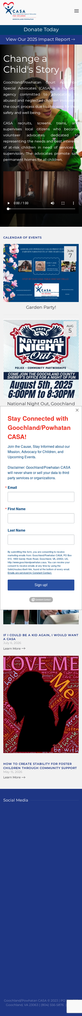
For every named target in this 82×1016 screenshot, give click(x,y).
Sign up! (41, 585)
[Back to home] (19, 11)
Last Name (16, 530)
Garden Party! (41, 307)
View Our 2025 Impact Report (38, 39)
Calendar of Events (22, 237)
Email (12, 487)
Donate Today (41, 29)
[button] (76, 11)
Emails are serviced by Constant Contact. (30, 572)
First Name (17, 509)
